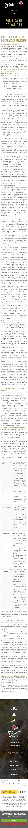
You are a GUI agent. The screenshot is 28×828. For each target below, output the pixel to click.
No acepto (14, 824)
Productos (14, 770)
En (14, 10)
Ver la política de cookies (14, 826)
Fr (16, 10)
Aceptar (14, 820)
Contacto (14, 774)
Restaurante (14, 765)
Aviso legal (4, 781)
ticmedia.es (24, 785)
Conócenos (14, 761)
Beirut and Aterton (13, 783)
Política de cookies (12, 781)
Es (11, 10)
